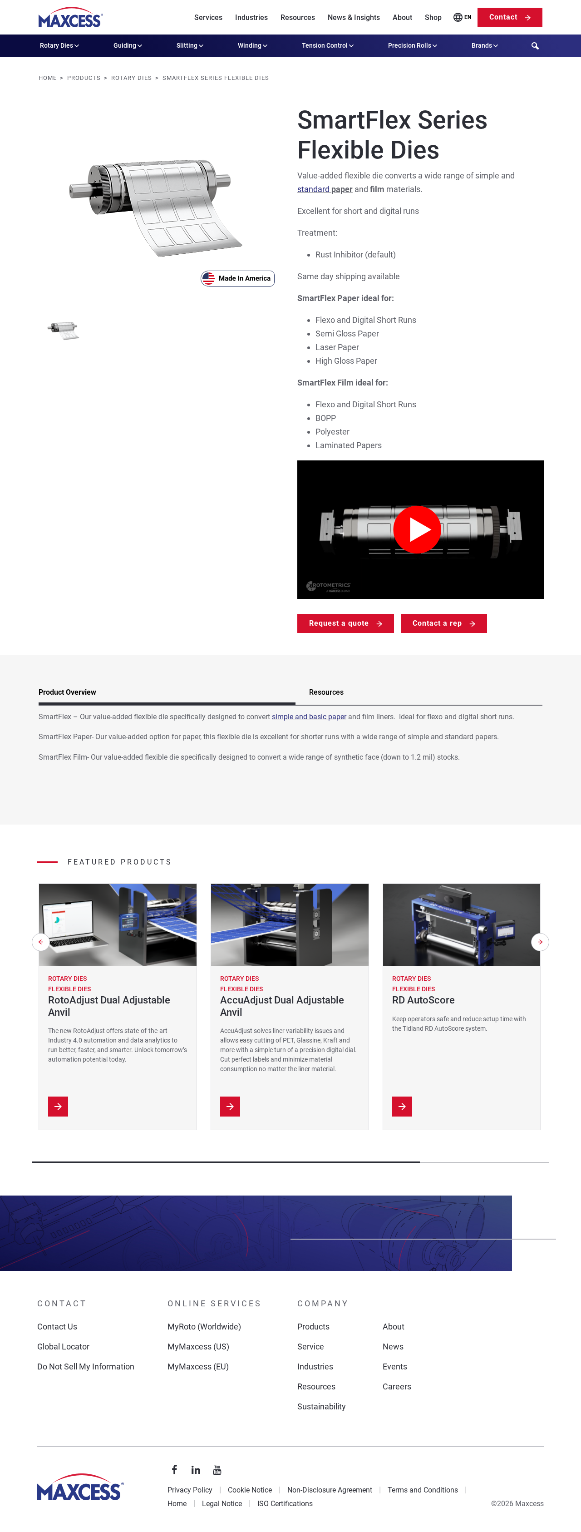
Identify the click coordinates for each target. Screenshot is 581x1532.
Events (395, 1366)
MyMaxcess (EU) (198, 1366)
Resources (298, 17)
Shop (433, 17)
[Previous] (41, 942)
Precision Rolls (409, 45)
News (393, 1346)
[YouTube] (217, 1470)
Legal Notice (222, 1503)
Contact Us (57, 1326)
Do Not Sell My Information (85, 1366)
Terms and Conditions (423, 1490)
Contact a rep (437, 623)
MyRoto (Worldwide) (204, 1326)
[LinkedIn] (196, 1470)
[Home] (71, 17)
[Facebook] (174, 1470)
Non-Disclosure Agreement (329, 1490)
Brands (482, 45)
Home (177, 1503)
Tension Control (325, 45)
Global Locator (63, 1346)
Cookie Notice (250, 1490)
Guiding (124, 45)
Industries (251, 17)
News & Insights (354, 17)
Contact (503, 17)
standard (314, 189)
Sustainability (321, 1406)
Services (208, 17)
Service (310, 1346)
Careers (397, 1386)
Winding (249, 45)
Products (313, 1326)
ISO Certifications (285, 1503)
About (402, 17)
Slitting (187, 45)
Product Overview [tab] (67, 692)
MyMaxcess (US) (198, 1346)
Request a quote (339, 623)
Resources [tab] (326, 692)
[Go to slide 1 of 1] (63, 330)
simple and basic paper (309, 716)
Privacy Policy (189, 1490)
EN (467, 17)
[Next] (540, 942)
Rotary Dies (56, 45)
